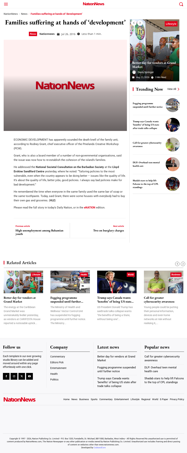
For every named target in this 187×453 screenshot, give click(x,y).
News (24, 13)
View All (171, 89)
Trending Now (149, 89)
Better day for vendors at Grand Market (154, 65)
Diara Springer (146, 72)
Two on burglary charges (108, 230)
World (131, 274)
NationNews (11, 13)
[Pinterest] (7, 159)
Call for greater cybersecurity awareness (159, 299)
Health (84, 274)
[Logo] (93, 4)
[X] (7, 148)
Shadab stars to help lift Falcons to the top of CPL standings (146, 184)
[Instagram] (14, 376)
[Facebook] (7, 137)
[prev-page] (133, 23)
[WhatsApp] (7, 170)
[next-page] (140, 23)
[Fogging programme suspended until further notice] (173, 105)
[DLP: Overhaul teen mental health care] (173, 164)
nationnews (47, 34)
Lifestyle (171, 24)
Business (175, 274)
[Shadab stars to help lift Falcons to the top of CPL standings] (173, 184)
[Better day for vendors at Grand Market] (154, 50)
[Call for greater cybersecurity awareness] (173, 145)
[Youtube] (29, 376)
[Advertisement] (157, 221)
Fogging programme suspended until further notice (65, 300)
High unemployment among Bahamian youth (39, 232)
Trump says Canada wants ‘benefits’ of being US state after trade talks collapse (146, 125)
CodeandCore (100, 447)
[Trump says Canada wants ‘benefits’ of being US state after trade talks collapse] (173, 125)
